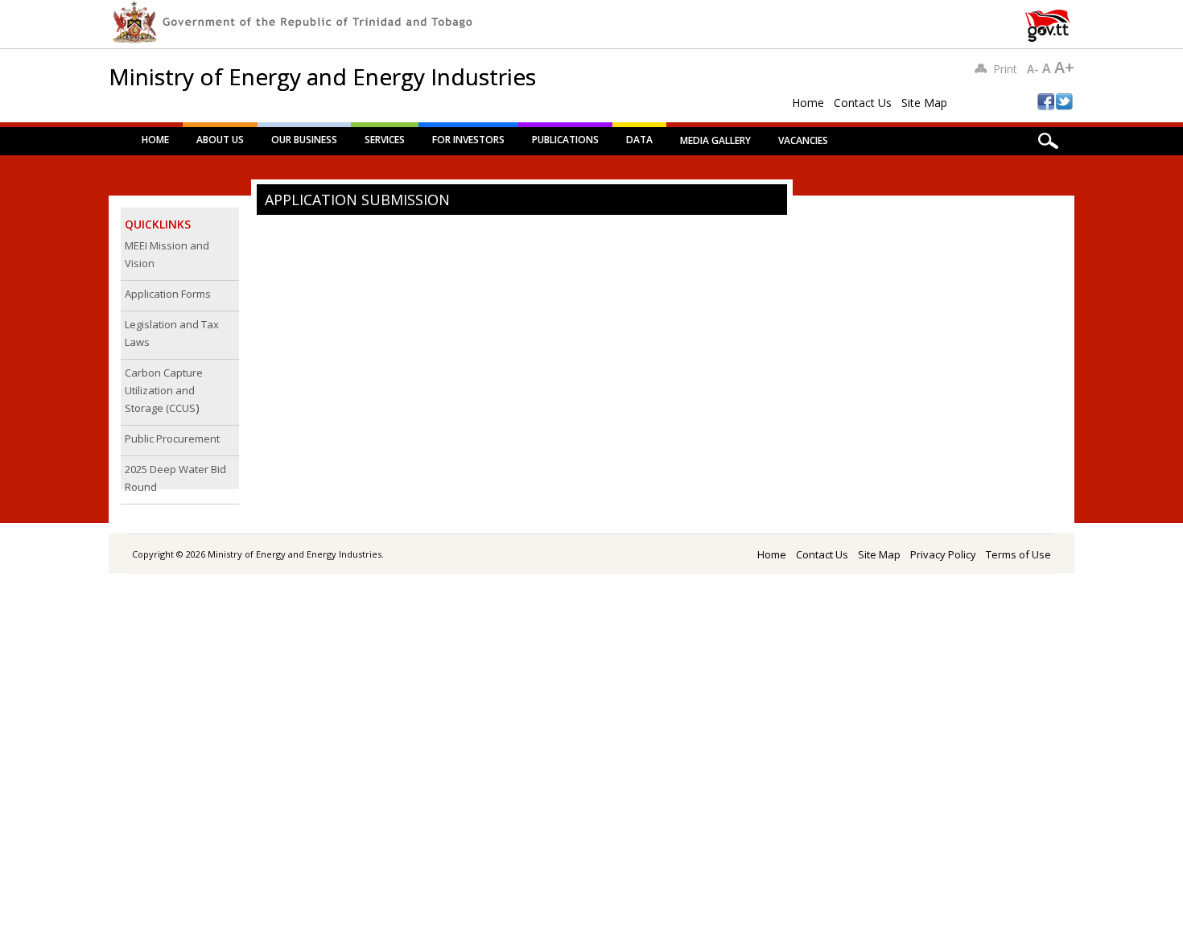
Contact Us (863, 102)
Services (385, 139)
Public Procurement (172, 438)
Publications (565, 139)
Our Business (304, 139)
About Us (220, 139)
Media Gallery (715, 140)
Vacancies (803, 140)
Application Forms (168, 293)
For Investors (468, 139)
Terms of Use (1018, 554)
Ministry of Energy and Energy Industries (322, 76)
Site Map (924, 102)
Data (639, 139)
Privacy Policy (943, 554)
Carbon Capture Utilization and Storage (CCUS (164, 390)
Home (808, 102)
